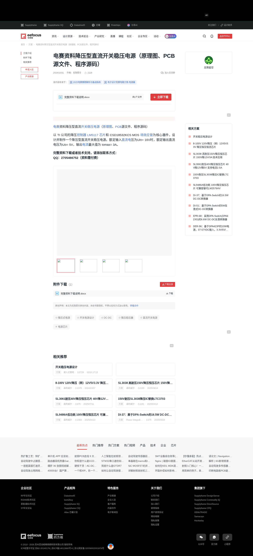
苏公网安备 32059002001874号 (89, 548)
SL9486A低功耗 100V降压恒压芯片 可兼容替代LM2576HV (82, 414)
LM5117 (92, 135)
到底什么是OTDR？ (112, 465)
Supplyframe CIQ (72, 508)
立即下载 (162, 97)
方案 (30, 44)
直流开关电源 (150, 317)
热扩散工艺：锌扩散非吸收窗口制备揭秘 (42, 456)
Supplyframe (31, 25)
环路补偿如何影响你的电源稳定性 (173, 470)
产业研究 (99, 36)
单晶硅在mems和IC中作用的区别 (146, 461)
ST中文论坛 (26, 508)
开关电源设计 (87, 317)
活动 (156, 36)
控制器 (81, 135)
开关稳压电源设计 (66, 367)
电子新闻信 (113, 512)
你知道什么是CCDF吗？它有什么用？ (95, 461)
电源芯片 (63, 326)
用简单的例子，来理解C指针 (197, 470)
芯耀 (98, 25)
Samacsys (199, 516)
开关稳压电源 (90, 126)
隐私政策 (155, 520)
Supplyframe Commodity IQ (207, 500)
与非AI (134, 25)
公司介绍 (155, 496)
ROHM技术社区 (28, 500)
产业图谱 (29, 76)
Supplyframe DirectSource (206, 504)
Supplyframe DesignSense (206, 496)
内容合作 (112, 508)
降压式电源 (64, 317)
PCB (118, 126)
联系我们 (155, 500)
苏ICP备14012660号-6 (62, 548)
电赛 (56, 126)
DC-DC (108, 317)
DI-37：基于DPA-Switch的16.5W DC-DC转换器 (145, 414)
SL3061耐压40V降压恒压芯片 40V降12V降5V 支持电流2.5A (82, 398)
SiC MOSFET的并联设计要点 (144, 465)
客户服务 (112, 504)
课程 (121, 36)
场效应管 (146, 135)
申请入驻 (29, 69)
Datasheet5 (79, 25)
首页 (23, 44)
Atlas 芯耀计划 (71, 512)
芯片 (102, 135)
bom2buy (68, 500)
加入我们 (155, 504)
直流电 (126, 140)
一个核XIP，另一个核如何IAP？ (92, 470)
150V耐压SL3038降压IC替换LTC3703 (141, 398)
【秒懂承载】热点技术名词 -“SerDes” (202, 456)
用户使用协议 (157, 512)
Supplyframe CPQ (202, 508)
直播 (112, 36)
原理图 (107, 126)
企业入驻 (112, 500)
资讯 (54, 36)
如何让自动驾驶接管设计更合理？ (119, 470)
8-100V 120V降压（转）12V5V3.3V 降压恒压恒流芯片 (82, 382)
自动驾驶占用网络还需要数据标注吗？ (41, 470)
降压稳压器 (127, 317)
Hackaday (199, 520)
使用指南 (155, 508)
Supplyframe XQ (55, 25)
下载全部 (169, 284)
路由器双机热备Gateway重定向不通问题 (69, 461)
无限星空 (77, 73)
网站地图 (155, 516)
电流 (85, 144)
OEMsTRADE (200, 512)
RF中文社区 (26, 496)
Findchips (115, 25)
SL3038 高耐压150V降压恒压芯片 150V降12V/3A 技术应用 (145, 382)
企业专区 (142, 36)
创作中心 (226, 36)
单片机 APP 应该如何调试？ (63, 456)
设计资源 (67, 36)
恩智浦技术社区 (28, 504)
